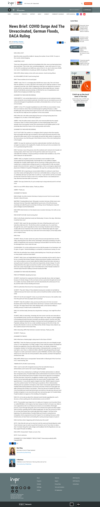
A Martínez (20, 41)
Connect (46, 14)
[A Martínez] (12, 463)
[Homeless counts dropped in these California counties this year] (74, 39)
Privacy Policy (58, 484)
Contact (38, 490)
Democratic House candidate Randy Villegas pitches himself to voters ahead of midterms (84, 28)
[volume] (13, 9)
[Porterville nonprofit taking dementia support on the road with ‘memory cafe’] (74, 62)
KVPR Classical (71, 14)
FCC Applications (58, 490)
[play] (9, 10)
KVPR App (39, 487)
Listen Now (80, 105)
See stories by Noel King (24, 452)
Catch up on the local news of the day (80, 95)
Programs (39, 481)
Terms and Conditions (59, 487)
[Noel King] (12, 451)
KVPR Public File (76, 481)
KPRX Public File (76, 478)
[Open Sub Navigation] (11, 14)
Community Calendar (58, 14)
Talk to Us (57, 478)
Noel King (15, 41)
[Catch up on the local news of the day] (80, 81)
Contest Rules (76, 484)
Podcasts (24, 14)
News (9, 14)
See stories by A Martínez (24, 464)
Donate (89, 3)
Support (32, 14)
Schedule (16, 14)
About (39, 14)
